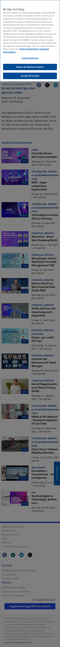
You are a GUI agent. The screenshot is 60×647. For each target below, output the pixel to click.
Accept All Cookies (30, 75)
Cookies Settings (30, 58)
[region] (30, 41)
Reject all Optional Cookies (30, 67)
